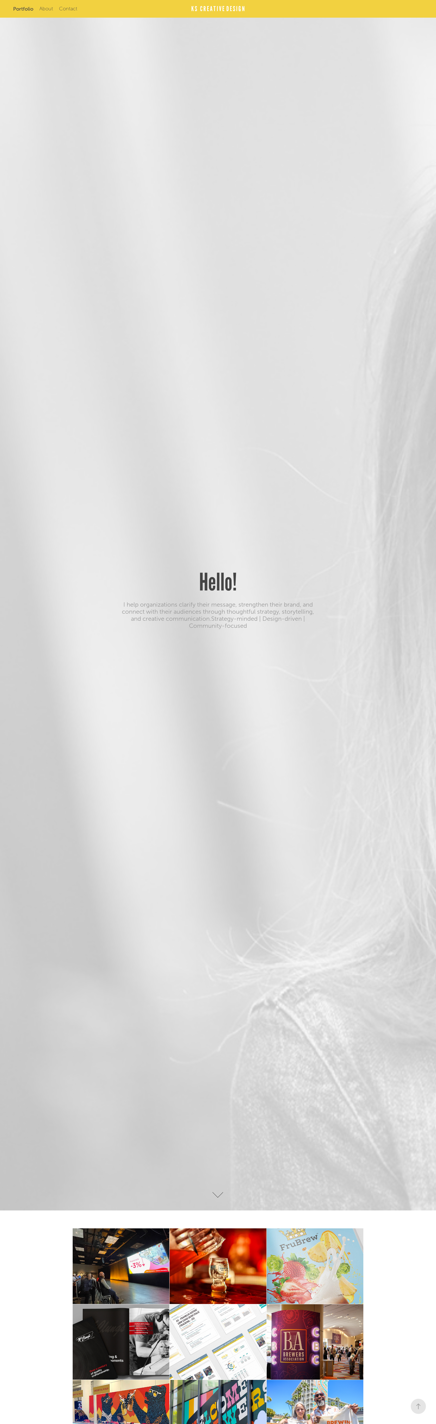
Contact (68, 8)
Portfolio (23, 9)
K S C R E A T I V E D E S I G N (218, 9)
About (46, 8)
